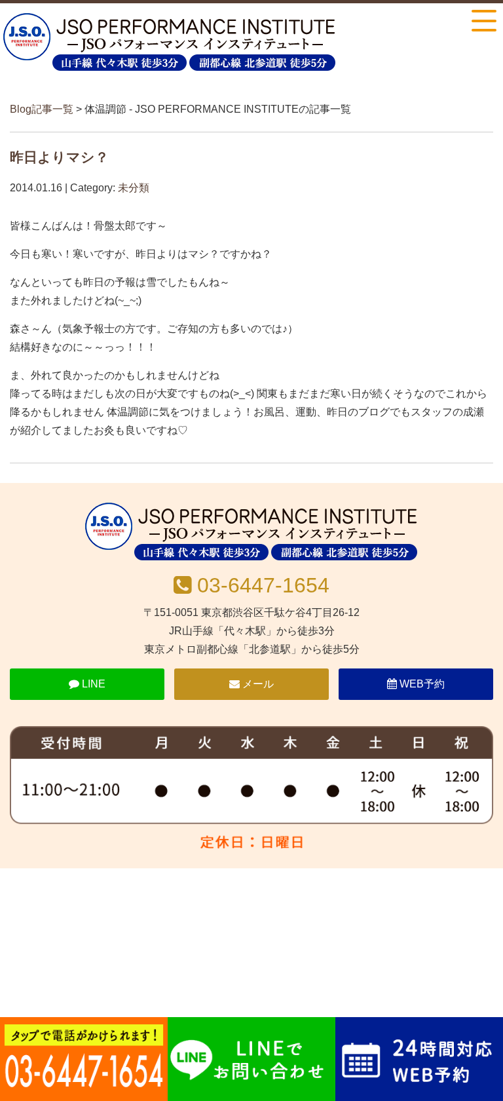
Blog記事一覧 (41, 109)
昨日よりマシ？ (59, 156)
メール (257, 683)
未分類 (133, 187)
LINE (92, 683)
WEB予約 (421, 683)
